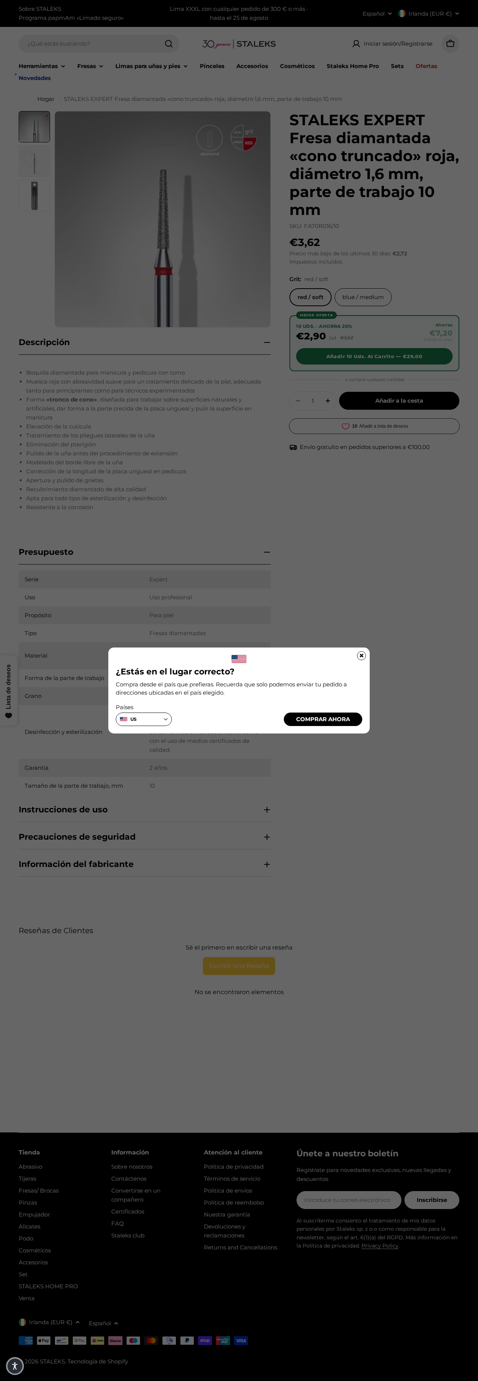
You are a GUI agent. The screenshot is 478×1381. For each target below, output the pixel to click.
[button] (15, 1366)
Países (124, 707)
